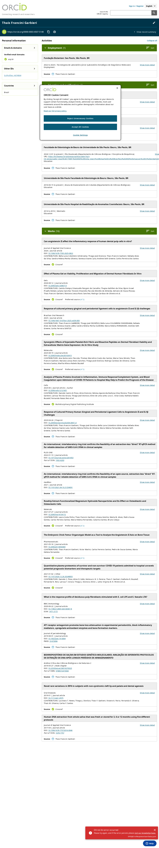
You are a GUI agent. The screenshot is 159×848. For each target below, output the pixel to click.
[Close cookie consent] (117, 88)
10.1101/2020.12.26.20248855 (60, 576)
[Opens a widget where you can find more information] (150, 844)
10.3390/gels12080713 (57, 285)
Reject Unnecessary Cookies (80, 118)
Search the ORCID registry (102, 13)
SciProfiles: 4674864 (12, 75)
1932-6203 (60, 460)
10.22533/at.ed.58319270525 (60, 668)
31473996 (54, 641)
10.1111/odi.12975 (55, 698)
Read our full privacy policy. (55, 111)
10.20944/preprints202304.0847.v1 (62, 423)
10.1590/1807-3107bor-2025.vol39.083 (64, 320)
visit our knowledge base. (145, 833)
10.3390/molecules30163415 (60, 355)
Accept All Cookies (80, 127)
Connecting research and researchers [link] (18, 14)
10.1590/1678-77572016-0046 (60, 730)
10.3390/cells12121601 (57, 390)
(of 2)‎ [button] (82, 299)
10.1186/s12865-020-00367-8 (60, 609)
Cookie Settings (80, 135)
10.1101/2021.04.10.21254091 (60, 487)
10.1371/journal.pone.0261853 (60, 458)
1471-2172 (53, 611)
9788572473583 (62, 671)
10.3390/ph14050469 (56, 547)
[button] (152, 40)
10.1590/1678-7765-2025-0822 (60, 253)
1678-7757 (60, 733)
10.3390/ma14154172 (57, 514)
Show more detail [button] (147, 65)
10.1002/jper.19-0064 (57, 638)
